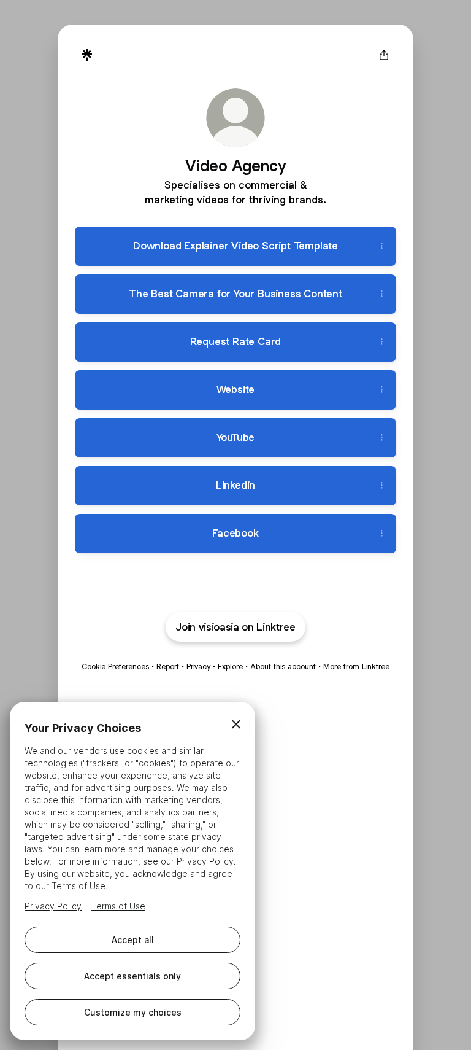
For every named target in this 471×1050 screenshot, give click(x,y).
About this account (283, 666)
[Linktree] (87, 55)
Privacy (198, 666)
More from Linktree (356, 666)
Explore (230, 666)
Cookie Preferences (115, 666)
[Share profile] (384, 55)
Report (167, 666)
